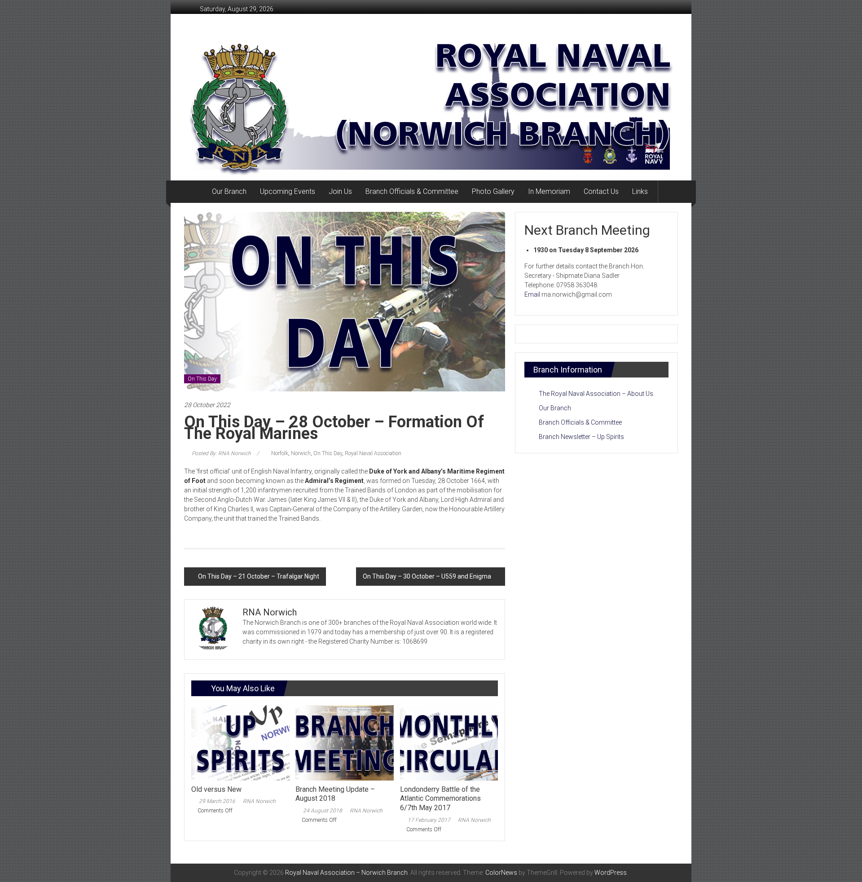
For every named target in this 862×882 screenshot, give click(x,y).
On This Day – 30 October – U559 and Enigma (427, 576)
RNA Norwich (259, 801)
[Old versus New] (240, 742)
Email (532, 294)
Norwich (301, 453)
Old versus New (216, 789)
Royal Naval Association (373, 453)
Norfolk (279, 453)
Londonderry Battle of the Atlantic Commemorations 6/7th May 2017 (440, 798)
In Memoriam (549, 191)
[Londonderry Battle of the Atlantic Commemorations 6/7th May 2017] (449, 742)
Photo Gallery (493, 191)
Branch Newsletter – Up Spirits (581, 436)
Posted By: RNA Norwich (221, 453)
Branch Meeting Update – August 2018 (335, 794)
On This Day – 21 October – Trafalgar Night (258, 576)
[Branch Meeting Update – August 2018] (344, 742)
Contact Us (601, 191)
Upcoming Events (287, 191)
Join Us (340, 191)
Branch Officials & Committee (411, 191)
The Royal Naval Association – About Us (596, 393)
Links (640, 191)
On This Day (202, 379)
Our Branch (229, 191)
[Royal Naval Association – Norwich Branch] (194, 191)
